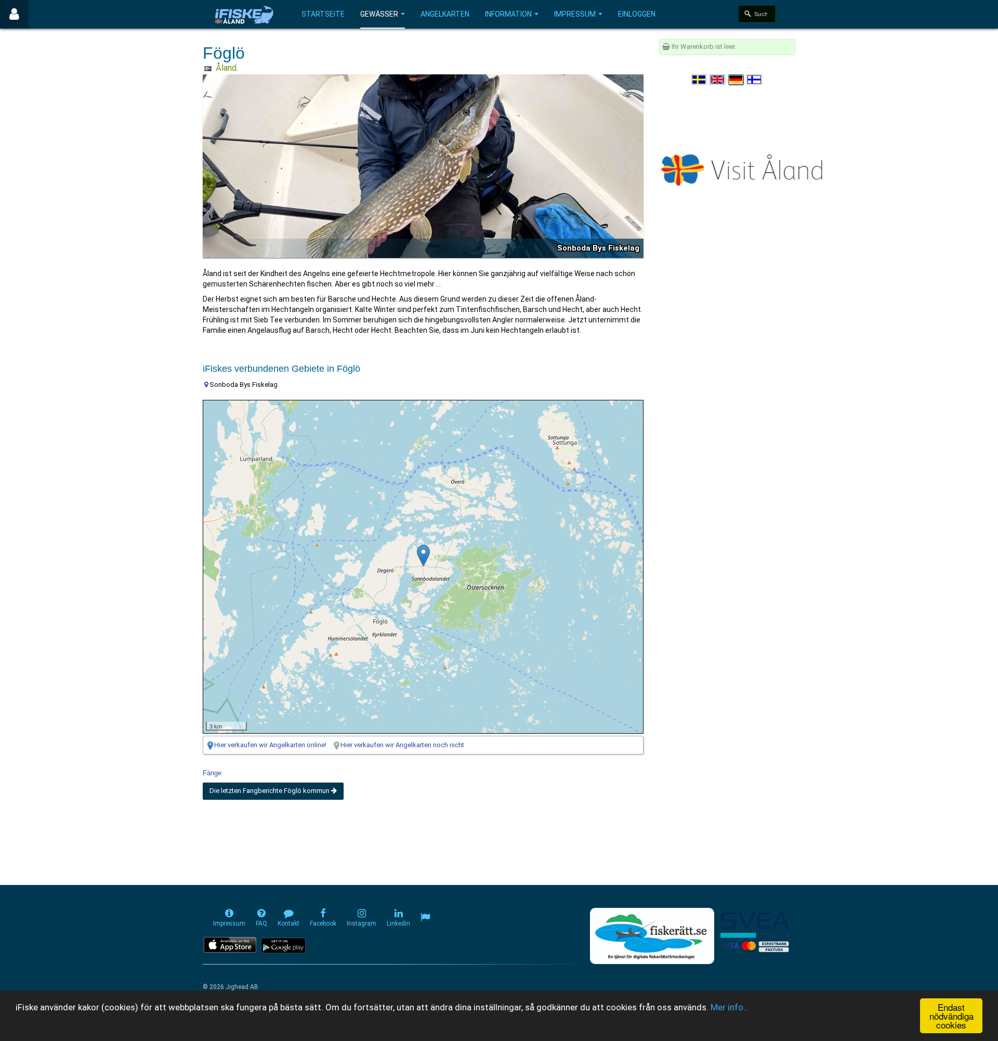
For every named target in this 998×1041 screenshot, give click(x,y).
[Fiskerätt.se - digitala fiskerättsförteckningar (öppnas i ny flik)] (652, 936)
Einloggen (636, 14)
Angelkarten (445, 14)
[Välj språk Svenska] (699, 80)
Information (508, 14)
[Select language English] (717, 80)
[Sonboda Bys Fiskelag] (423, 555)
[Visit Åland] (744, 168)
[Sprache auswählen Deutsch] (736, 80)
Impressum (575, 14)
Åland (226, 68)
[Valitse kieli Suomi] (754, 80)
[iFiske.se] (244, 14)
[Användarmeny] (14, 14)
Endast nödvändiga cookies (951, 1015)
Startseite (323, 14)
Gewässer (379, 14)
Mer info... (730, 1007)
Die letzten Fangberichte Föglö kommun (270, 791)
